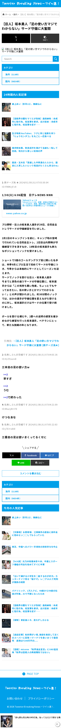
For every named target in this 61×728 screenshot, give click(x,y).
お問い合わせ (15, 698)
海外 (12, 491)
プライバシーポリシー (41, 698)
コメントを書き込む (30, 473)
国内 (15, 14)
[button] (40, 463)
